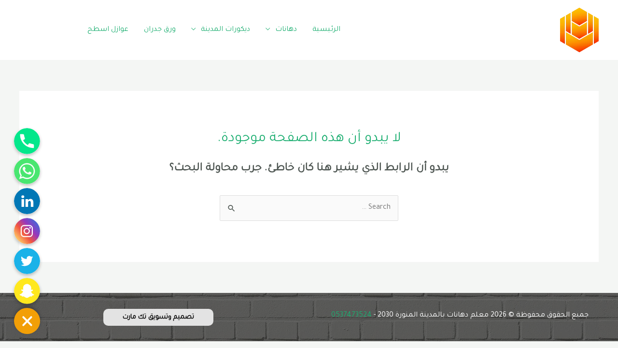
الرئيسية (326, 30)
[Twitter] (44, 28)
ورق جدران (160, 30)
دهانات (286, 30)
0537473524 (351, 315)
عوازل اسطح (107, 30)
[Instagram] (23, 28)
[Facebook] (66, 28)
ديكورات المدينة (225, 30)
